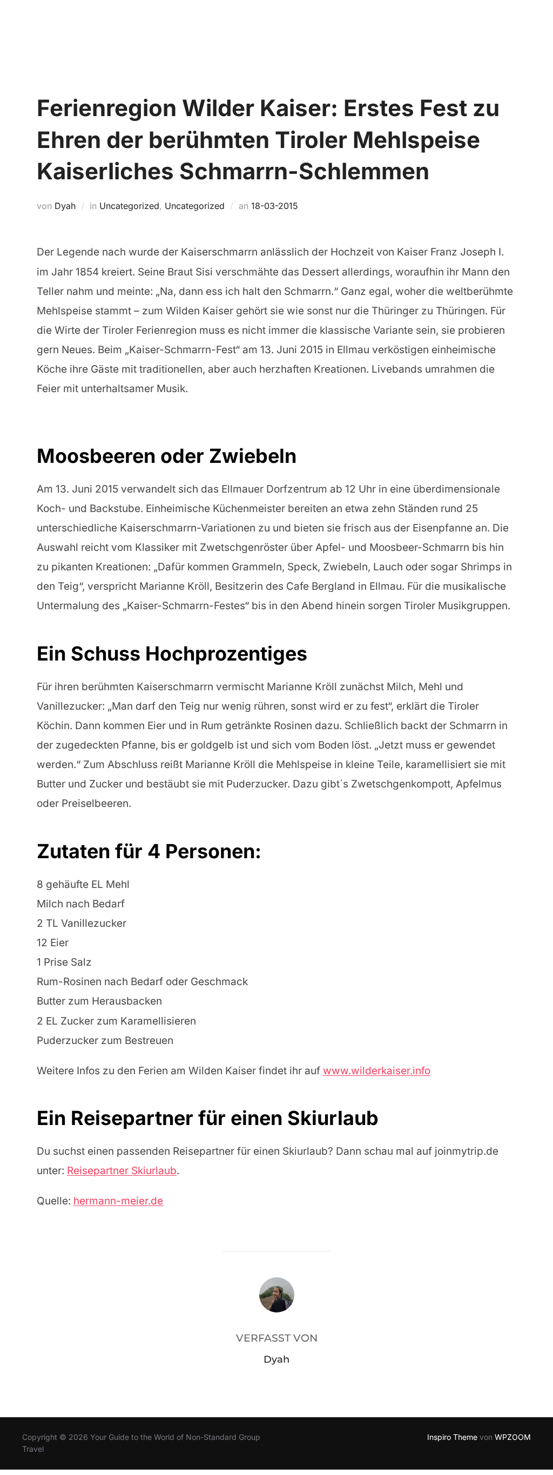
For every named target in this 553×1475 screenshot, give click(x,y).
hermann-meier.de (118, 1201)
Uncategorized (129, 205)
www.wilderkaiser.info (376, 1071)
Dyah (65, 205)
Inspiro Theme (452, 1437)
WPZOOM (513, 1437)
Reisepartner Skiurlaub (122, 1170)
